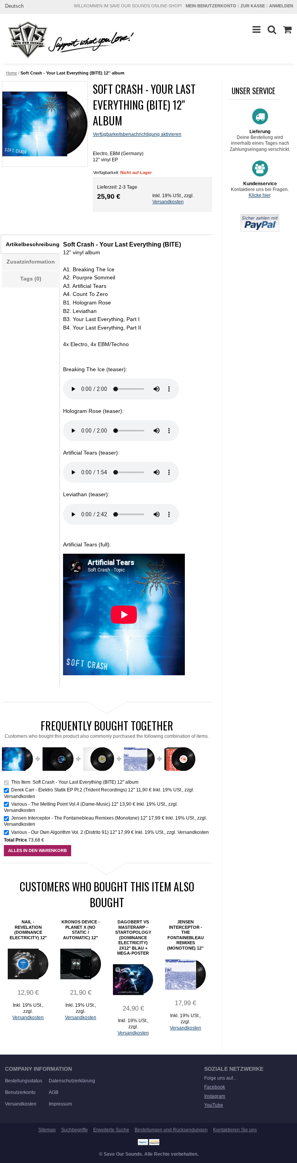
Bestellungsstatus (23, 1081)
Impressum (60, 1104)
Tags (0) (30, 279)
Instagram (214, 1096)
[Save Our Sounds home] (69, 39)
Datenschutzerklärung (72, 1081)
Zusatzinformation (31, 262)
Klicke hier (259, 195)
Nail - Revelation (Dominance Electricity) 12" (28, 930)
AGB (53, 1092)
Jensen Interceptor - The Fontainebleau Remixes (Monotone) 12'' (79, 818)
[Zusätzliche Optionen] (260, 217)
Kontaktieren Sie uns (235, 1130)
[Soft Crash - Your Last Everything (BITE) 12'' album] (44, 124)
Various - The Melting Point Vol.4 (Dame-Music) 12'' (64, 804)
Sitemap (47, 1130)
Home (11, 73)
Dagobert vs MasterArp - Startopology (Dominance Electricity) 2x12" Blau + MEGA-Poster (133, 937)
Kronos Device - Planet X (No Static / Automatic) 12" (80, 930)
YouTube (213, 1105)
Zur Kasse (253, 5)
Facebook (214, 1087)
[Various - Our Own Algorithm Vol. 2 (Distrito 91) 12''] (179, 746)
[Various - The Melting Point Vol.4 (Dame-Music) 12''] (98, 746)
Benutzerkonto (20, 1092)
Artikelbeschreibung (33, 244)
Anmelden (281, 5)
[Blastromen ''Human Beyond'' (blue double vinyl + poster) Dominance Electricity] (133, 979)
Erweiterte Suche (111, 1130)
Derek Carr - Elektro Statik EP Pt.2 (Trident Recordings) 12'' (73, 790)
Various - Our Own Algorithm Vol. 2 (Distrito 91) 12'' (64, 832)
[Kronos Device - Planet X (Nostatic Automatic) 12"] (80, 964)
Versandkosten (168, 202)
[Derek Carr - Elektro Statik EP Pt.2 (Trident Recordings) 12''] (58, 746)
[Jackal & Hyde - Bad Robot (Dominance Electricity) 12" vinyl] (28, 964)
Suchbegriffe (74, 1130)
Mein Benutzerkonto (211, 5)
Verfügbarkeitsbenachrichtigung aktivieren (137, 134)
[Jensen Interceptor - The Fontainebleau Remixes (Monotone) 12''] (139, 746)
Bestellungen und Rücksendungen (171, 1130)
